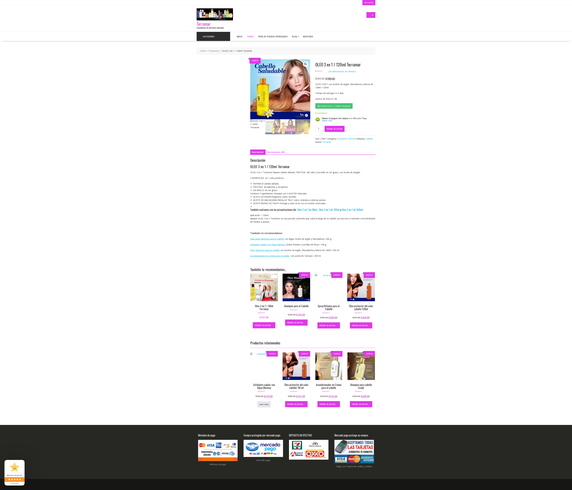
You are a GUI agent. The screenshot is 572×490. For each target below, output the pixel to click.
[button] (305, 64)
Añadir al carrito (334, 128)
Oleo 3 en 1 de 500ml (352, 210)
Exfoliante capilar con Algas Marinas (267, 244)
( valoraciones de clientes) (342, 71)
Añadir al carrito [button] (263, 325)
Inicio (240, 36)
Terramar (204, 24)
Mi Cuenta (368, 2)
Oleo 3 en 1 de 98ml (307, 210)
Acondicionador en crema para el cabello (270, 255)
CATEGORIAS (208, 36)
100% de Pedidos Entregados (273, 36)
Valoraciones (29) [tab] (276, 152)
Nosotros (308, 36)
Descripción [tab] (258, 152)
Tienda (250, 36)
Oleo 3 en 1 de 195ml (329, 210)
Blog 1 (295, 36)
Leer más (264, 404)
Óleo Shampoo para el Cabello (265, 250)
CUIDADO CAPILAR (346, 138)
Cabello (369, 138)
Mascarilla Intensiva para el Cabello (267, 238)
